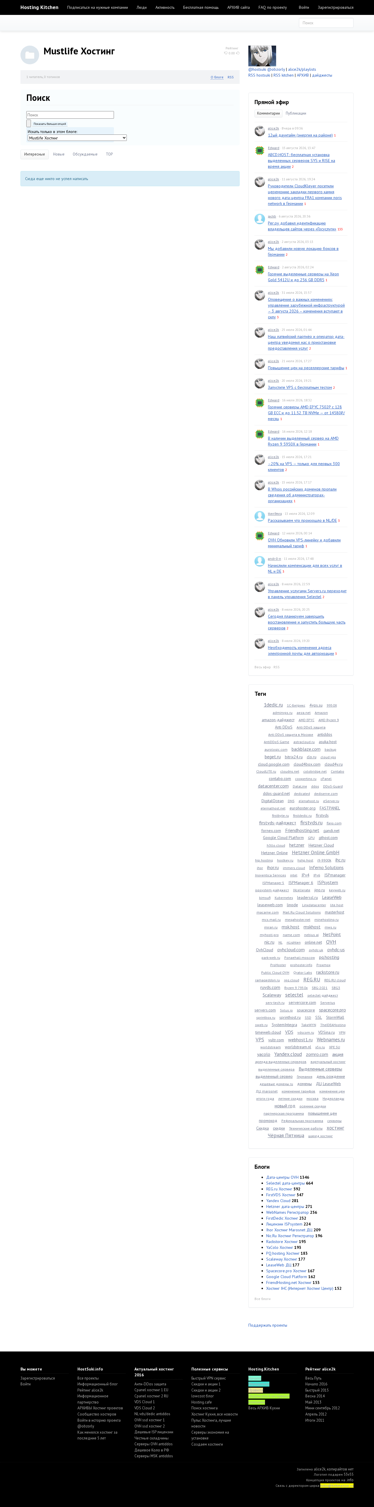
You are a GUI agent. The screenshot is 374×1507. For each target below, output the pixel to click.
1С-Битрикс (296, 705)
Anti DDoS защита (311, 727)
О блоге (217, 77)
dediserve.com (326, 793)
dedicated (302, 793)
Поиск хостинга (204, 1408)
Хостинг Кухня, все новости (214, 1414)
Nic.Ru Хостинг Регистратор (290, 1235)
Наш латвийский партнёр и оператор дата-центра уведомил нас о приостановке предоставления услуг (306, 342)
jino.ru (319, 890)
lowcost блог (202, 1396)
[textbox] (70, 115)
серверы (334, 1120)
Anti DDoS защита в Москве (290, 734)
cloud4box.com (307, 764)
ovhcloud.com (291, 949)
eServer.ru (331, 801)
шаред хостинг (320, 1136)
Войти (304, 7)
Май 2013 (313, 1402)
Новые (59, 154)
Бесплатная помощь (201, 7)
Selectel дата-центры (285, 1183)
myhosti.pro (269, 935)
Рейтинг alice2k (90, 1390)
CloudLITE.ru (266, 771)
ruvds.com (270, 987)
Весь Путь (313, 1378)
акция (337, 1054)
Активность (164, 7)
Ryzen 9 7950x (296, 987)
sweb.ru (261, 1025)
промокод (268, 1120)
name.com (291, 935)
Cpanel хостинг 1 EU (151, 1389)
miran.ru (271, 927)
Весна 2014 (315, 1396)
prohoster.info (301, 965)
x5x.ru (320, 1047)
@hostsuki (257, 69)
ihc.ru (340, 860)
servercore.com (302, 1002)
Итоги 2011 (314, 1420)
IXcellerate (301, 890)
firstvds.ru (311, 822)
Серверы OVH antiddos (153, 1444)
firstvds (322, 815)
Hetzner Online (274, 852)
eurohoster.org (303, 808)
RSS (231, 77)
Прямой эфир (271, 102)
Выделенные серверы (320, 1069)
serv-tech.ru (275, 1002)
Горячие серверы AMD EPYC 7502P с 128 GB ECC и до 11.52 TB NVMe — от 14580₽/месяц (306, 412)
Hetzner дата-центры (285, 1206)
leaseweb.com (270, 904)
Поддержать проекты (267, 1325)
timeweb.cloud (268, 1032)
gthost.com (328, 837)
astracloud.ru (304, 742)
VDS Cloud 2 (144, 1408)
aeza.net (304, 712)
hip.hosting (264, 860)
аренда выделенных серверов (281, 1061)
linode (292, 904)
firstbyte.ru (280, 815)
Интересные (34, 154)
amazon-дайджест (278, 719)
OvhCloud (264, 949)
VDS (289, 1032)
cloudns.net (289, 771)
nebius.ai (311, 935)
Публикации (296, 113)
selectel (294, 994)
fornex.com (271, 830)
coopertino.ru (305, 778)
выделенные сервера (276, 1069)
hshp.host (305, 860)
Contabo (337, 771)
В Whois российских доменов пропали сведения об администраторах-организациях (302, 494)
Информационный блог (97, 1384)
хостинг (335, 1128)
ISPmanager (335, 875)
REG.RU (311, 979)
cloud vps (328, 757)
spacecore (306, 1010)
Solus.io (286, 1010)
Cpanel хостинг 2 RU (151, 1396)
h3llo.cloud (276, 845)
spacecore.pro (332, 1010)
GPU (311, 838)
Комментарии (268, 113)
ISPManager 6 (300, 882)
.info (350, 1479)
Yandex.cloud (288, 1054)
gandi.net (331, 830)
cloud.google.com (274, 764)
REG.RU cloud (335, 980)
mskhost (312, 927)
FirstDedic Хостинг (282, 1218)
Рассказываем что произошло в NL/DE (302, 520)
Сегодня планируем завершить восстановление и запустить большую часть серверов (306, 622)
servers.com (265, 1010)
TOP (109, 154)
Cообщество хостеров (96, 1414)
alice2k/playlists (302, 69)
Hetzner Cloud (321, 845)
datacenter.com (273, 786)
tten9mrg (275, 513)
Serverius (327, 1002)
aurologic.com (276, 749)
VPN (342, 1032)
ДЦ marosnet (267, 1091)
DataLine (300, 786)
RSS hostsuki (259, 75)
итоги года (265, 1098)
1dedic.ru (273, 705)
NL (280, 942)
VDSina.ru (326, 1032)
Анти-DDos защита (150, 1384)
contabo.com (280, 778)
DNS (291, 801)
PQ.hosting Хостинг (282, 1253)
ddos (315, 786)
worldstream (270, 1047)
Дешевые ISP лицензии (153, 1432)
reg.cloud (291, 980)
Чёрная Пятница (286, 1135)
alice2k (273, 128)
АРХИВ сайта (238, 7)
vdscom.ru (305, 1032)
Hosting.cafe (201, 1402)
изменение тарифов (298, 1091)
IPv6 (317, 875)
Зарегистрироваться (336, 7)
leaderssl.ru (307, 897)
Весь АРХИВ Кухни (264, 1408)
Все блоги (262, 1299)
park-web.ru (271, 957)
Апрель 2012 (316, 1414)
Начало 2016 (316, 1384)
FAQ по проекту (273, 7)
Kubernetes (284, 897)
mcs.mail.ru (271, 919)
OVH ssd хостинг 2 (149, 1426)
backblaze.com (306, 749)
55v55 (349, 1474)
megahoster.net (297, 919)
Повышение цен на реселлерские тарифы (306, 367)
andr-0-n (274, 558)
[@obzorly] (262, 55)
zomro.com (317, 1054)
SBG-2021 (320, 987)
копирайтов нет (340, 1469)
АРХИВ (303, 75)
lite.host (336, 905)
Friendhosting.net (302, 830)
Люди (142, 7)
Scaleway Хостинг (281, 1259)
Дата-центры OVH (282, 1177)
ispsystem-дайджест (272, 890)
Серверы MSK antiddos (153, 1456)
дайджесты (322, 75)
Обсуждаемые (85, 154)
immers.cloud (294, 868)
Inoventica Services (270, 875)
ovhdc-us (336, 949)
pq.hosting (329, 957)
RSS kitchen (283, 75)
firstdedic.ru (302, 815)
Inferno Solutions (326, 867)
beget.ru (273, 756)
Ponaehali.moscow (299, 957)
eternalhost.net (273, 808)
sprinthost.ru (290, 1017)
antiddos (324, 734)
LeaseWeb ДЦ (278, 1265)
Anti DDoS (283, 727)
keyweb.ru (337, 890)
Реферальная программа (302, 1120)
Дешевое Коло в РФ (151, 1450)
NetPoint (332, 934)
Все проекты (88, 1378)
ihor (260, 868)
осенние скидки (312, 1106)
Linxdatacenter (314, 905)
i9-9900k (324, 860)
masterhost (334, 912)
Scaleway (272, 995)
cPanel (326, 778)
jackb (272, 216)
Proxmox (323, 965)
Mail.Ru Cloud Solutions (302, 912)
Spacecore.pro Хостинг (286, 1270)
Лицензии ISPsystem (284, 1224)
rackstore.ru (327, 972)
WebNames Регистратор (287, 1212)
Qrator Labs (302, 972)
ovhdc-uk (316, 950)
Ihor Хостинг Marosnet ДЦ (289, 1229)
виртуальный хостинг (328, 1061)
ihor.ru (273, 867)
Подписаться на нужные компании (97, 7)
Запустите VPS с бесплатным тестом (300, 387)
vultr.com (276, 1039)
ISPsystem (327, 882)
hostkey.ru (285, 860)
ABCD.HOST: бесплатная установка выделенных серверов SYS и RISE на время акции (301, 160)
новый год (285, 1106)
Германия (304, 1076)
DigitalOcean (273, 800)
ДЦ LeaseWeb (328, 1083)
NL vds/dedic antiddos (152, 1413)
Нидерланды (333, 1098)
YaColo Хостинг (279, 1247)
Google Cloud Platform (283, 837)
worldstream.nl (298, 1046)
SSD (308, 1017)
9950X (332, 705)
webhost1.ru (300, 1039)
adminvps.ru (282, 712)
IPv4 (305, 875)
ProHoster (278, 965)
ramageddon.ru (267, 980)
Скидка (262, 1128)
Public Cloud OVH (275, 972)
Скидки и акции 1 (206, 1384)
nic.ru (269, 942)
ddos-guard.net (276, 793)
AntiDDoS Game (276, 742)
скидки (279, 1128)
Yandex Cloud (278, 1200)
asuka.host (328, 741)
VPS (260, 1039)
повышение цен (322, 1113)
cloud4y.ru (334, 764)
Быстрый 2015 (317, 1390)
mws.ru (330, 927)
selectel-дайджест (322, 995)
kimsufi (265, 897)
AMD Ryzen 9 (328, 720)
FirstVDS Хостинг (280, 1194)
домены (304, 1083)
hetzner (296, 845)
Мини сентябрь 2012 (322, 1408)
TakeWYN (308, 1025)
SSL (318, 1017)
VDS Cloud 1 (144, 1401)
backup (330, 749)
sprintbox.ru (265, 1017)
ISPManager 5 (273, 883)
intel (293, 875)
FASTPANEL (330, 808)
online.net (313, 942)
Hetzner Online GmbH (316, 852)
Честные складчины (151, 1438)
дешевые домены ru (276, 1084)
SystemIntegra (284, 1024)
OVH (331, 941)
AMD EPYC (306, 720)
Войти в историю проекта (99, 1420)
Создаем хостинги (207, 1444)
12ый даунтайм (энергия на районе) (300, 135)
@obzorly (276, 69)
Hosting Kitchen (39, 7)
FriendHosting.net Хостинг (288, 1282)
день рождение (330, 1076)
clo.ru (311, 756)
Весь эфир (262, 667)
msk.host (290, 927)
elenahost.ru (309, 801)
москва (312, 1098)
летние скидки (290, 1098)
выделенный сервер (274, 1076)
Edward (273, 148)
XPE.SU (334, 1047)
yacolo (263, 1054)
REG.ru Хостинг (279, 1189)
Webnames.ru (331, 1039)
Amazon (321, 712)
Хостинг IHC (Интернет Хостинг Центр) (299, 1288)
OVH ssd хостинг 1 (149, 1420)
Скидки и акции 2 (206, 1390)
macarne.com (268, 912)
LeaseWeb (332, 897)
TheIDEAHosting (333, 1025)
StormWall (335, 1017)
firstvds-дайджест (277, 823)
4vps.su (316, 705)
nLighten (294, 942)
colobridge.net (315, 771)
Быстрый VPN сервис (208, 1378)
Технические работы (306, 1128)
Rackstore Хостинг (282, 1241)
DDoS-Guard (333, 786)
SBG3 (336, 987)
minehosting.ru (326, 919)
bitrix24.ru (294, 756)
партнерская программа (284, 1113)
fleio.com (334, 823)
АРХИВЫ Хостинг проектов (100, 1408)
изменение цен (332, 1091)
